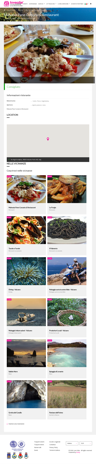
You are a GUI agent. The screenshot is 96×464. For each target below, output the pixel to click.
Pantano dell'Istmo (56, 413)
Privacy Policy (53, 447)
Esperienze (33, 4)
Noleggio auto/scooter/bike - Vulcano (63, 289)
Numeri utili (37, 447)
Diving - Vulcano (14, 289)
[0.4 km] (67, 353)
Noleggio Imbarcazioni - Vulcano (20, 330)
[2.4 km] (67, 312)
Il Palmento (53, 248)
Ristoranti (20, 10)
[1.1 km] (67, 271)
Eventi (25, 4)
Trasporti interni (39, 444)
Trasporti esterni (39, 442)
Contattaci (52, 444)
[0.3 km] (67, 189)
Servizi (41, 4)
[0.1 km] (26, 189)
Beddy (78, 452)
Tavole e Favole (14, 248)
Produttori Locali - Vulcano (59, 330)
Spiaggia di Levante (56, 371)
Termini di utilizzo (54, 450)
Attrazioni (50, 4)
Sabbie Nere (13, 371)
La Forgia (52, 207)
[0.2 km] (26, 271)
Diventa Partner (77, 4)
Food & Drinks (11, 10)
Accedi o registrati (54, 442)
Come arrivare (63, 4)
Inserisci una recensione (16, 424)
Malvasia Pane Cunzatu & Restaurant (22, 207)
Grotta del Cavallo (15, 413)
